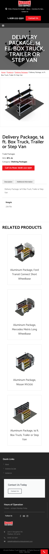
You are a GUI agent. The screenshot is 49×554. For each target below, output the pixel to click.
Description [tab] (8, 181)
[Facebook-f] (20, 516)
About (28, 9)
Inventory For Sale (37, 9)
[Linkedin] (27, 516)
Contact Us (25, 11)
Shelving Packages (21, 72)
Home (3, 72)
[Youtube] (24, 516)
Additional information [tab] (24, 181)
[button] (3, 25)
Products (10, 72)
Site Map (27, 552)
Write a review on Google (16, 9)
